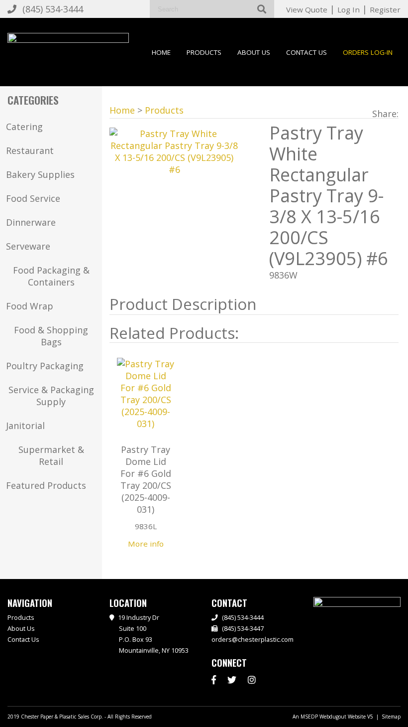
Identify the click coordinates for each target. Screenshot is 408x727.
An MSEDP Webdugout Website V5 (333, 716)
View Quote (306, 9)
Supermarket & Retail (51, 455)
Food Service (33, 198)
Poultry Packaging (45, 366)
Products (204, 52)
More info (146, 544)
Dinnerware (31, 222)
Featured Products (46, 485)
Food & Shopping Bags (51, 336)
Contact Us (306, 52)
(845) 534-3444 (52, 9)
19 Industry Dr (153, 634)
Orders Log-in (368, 52)
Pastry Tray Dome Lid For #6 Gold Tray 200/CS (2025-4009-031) (145, 479)
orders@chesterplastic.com (252, 639)
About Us (253, 52)
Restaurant (30, 150)
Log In (348, 9)
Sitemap (391, 716)
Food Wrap (29, 306)
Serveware (28, 246)
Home (161, 52)
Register (385, 9)
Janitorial (25, 426)
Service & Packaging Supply (51, 396)
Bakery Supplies (40, 174)
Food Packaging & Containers (51, 276)
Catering (24, 127)
